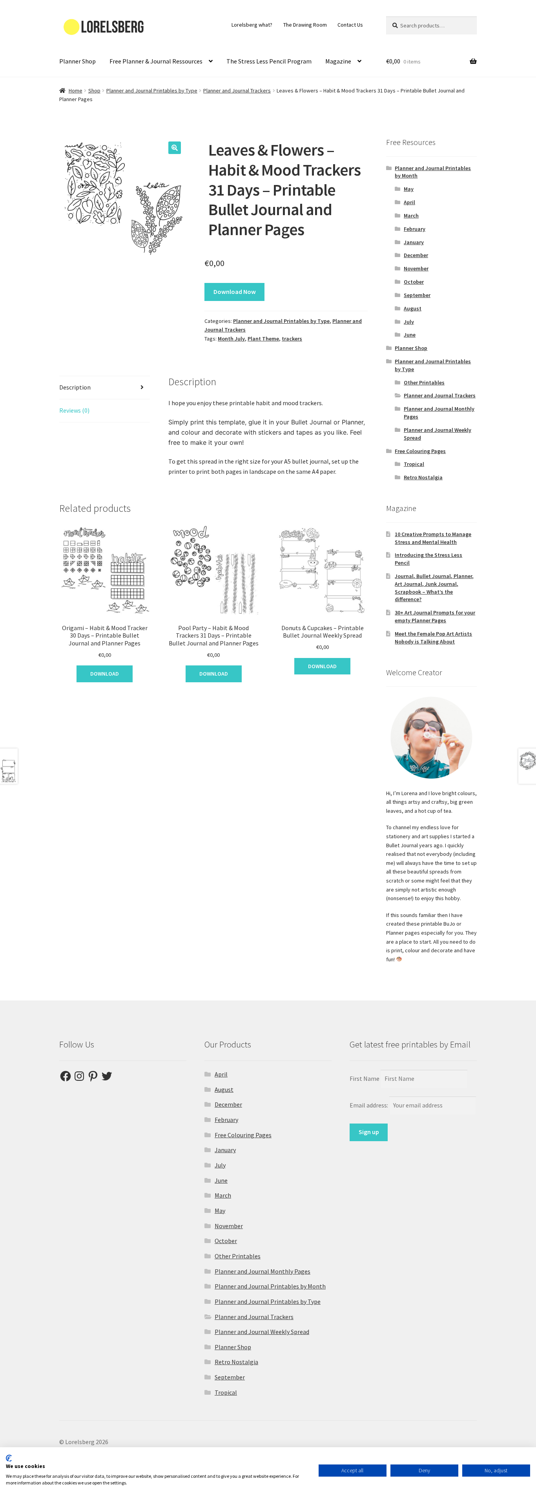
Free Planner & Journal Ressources (155, 61)
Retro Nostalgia (423, 477)
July (409, 321)
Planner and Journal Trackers (237, 90)
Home (75, 90)
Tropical (414, 464)
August (412, 308)
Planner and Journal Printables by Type (151, 90)
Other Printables (424, 382)
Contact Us (350, 24)
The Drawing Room (305, 24)
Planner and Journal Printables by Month (270, 1286)
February (414, 228)
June (410, 334)
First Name (364, 1078)
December (416, 255)
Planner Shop (77, 61)
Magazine (338, 61)
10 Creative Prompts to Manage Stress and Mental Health (433, 538)
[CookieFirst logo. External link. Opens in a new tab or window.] (9, 1458)
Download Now (234, 291)
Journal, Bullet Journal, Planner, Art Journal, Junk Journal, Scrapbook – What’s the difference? (434, 588)
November (416, 268)
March (411, 215)
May (409, 188)
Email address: (369, 1105)
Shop (94, 90)
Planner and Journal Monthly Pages (262, 1271)
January (414, 242)
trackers (292, 338)
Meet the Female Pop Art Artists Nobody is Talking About (433, 637)
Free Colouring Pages (420, 451)
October (414, 281)
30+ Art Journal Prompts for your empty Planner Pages (435, 616)
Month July (231, 338)
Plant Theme (263, 338)
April (409, 202)
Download (104, 673)
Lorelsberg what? (252, 24)
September (417, 295)
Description (75, 387)
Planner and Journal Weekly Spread (262, 1332)
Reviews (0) (74, 410)
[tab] (104, 387)
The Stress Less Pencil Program (269, 61)
